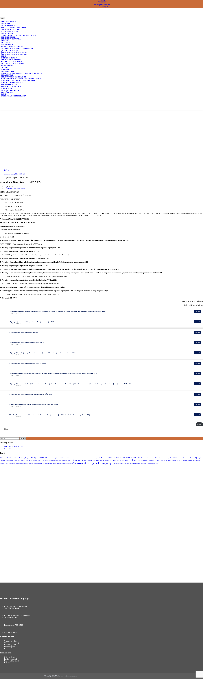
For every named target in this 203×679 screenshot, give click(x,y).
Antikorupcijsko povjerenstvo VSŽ (17, 48)
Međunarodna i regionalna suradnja (18, 35)
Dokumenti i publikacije (12, 63)
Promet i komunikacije (12, 86)
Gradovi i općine (9, 25)
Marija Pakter (159, 458)
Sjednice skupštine (9, 50)
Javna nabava (7, 65)
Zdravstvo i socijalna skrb (13, 27)
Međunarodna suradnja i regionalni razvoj (21, 79)
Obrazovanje (7, 33)
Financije (5, 69)
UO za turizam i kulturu (182, 460)
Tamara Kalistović (93, 460)
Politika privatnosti (10, 659)
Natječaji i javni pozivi (11, 62)
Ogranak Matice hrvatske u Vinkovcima (179, 458)
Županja (155, 463)
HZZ (6, 648)
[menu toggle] (32, 108)
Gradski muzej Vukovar (82, 458)
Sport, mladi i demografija (13, 96)
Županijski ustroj (9, 37)
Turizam (114, 460)
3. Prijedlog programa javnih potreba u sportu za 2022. (23, 332)
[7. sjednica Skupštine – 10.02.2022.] (4, 431)
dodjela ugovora (27, 458)
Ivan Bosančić (126, 457)
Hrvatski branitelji (10, 90)
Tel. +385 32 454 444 (11, 608)
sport (76, 460)
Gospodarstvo (7, 71)
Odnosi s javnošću (10, 641)
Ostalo (4, 94)
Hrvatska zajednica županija (98, 458)
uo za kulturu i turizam (126, 460)
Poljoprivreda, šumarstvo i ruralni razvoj (21, 73)
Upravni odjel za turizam (30, 463)
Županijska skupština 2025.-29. (14, 52)
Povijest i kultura (9, 31)
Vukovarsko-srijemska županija (92, 463)
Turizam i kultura (9, 84)
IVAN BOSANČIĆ (114, 458)
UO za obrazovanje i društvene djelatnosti (149, 460)
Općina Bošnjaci (194, 458)
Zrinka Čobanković (148, 463)
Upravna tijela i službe (12, 60)
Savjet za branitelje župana (51, 460)
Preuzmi (197, 311)
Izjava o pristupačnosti (11, 661)
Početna (7, 170)
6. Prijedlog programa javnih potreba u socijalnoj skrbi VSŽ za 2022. (27, 363)
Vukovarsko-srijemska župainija (63, 463)
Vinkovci (39, 463)
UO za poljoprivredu (167, 460)
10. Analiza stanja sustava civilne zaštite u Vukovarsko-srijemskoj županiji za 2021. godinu (33, 404)
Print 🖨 (199, 424)
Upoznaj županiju (9, 22)
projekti (26, 460)
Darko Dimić (18, 458)
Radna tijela (7, 44)
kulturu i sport (151, 458)
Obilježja (5, 24)
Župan (3, 56)
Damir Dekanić (10, 458)
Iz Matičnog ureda (10, 645)
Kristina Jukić (144, 458)
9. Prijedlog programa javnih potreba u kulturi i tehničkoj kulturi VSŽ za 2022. (30, 394)
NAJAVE (7, 449)
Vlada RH (45, 463)
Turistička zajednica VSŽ (106, 460)
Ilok (108, 458)
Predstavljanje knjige (19, 460)
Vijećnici (5, 41)
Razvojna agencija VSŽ (36, 460)
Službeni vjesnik (9, 647)
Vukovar (51, 463)
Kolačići (7, 663)
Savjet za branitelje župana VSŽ (66, 460)
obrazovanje (166, 458)
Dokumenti (6, 43)
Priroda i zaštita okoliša (13, 82)
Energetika (6, 88)
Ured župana (7, 92)
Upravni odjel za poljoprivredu (16, 463)
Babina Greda (3, 458)
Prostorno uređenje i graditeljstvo (18, 81)
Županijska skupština (11, 39)
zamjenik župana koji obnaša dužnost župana (128, 463)
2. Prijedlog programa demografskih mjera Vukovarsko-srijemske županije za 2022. (31, 322)
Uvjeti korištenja (9, 657)
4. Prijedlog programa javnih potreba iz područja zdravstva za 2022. (27, 342)
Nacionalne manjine (10, 29)
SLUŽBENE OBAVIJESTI (13, 447)
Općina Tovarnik (9, 460)
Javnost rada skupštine (12, 46)
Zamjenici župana (9, 58)
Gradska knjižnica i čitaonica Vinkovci (60, 458)
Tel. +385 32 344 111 (11, 617)
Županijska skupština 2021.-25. (14, 54)
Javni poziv (136, 458)
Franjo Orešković (39, 457)
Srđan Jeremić (82, 460)
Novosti (4, 67)
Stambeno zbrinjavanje (11, 643)
